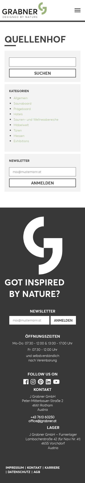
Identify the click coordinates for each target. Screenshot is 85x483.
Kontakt (34, 467)
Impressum (15, 467)
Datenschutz (19, 472)
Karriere (52, 467)
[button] (77, 10)
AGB (37, 472)
